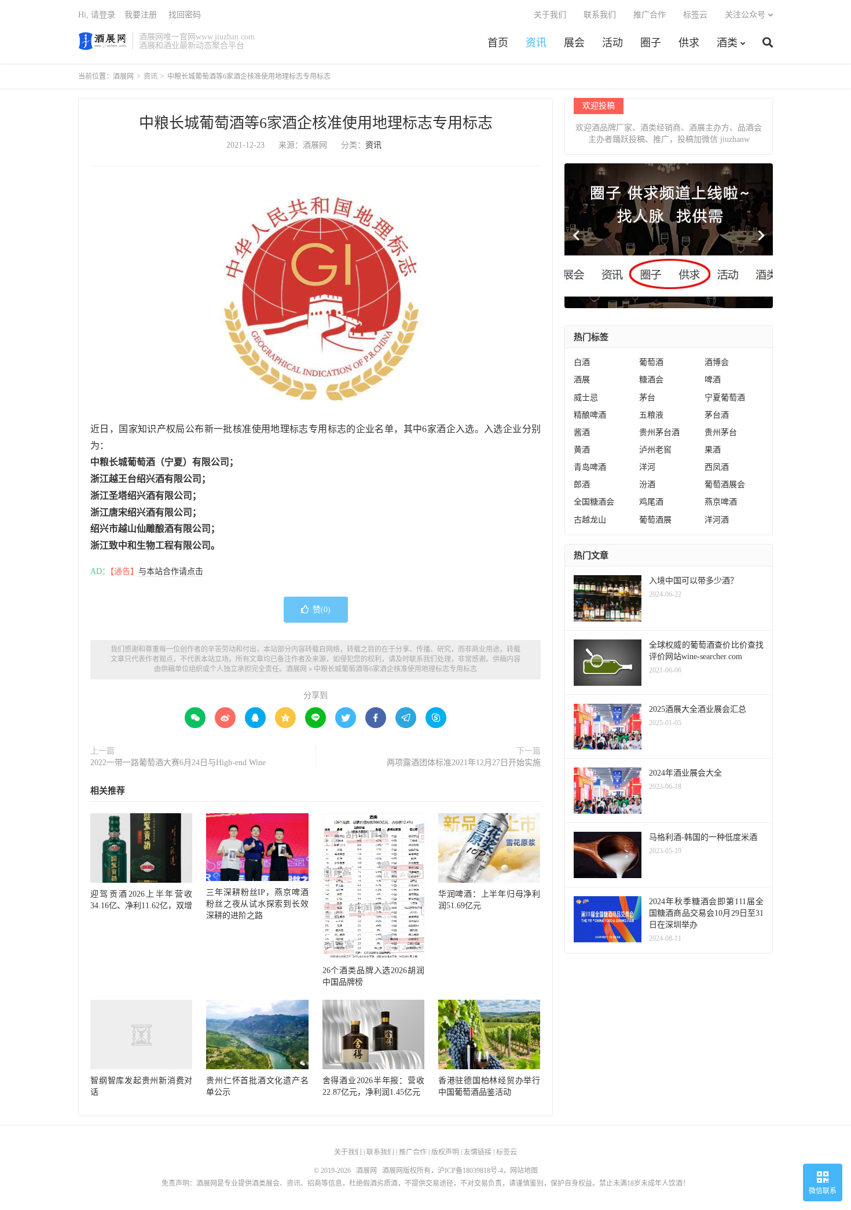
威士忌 (586, 397)
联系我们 (600, 14)
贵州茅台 (721, 432)
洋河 (647, 467)
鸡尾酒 (651, 502)
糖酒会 (651, 379)
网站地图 (524, 1171)
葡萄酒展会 (725, 484)
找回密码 (184, 14)
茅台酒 (717, 415)
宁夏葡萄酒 (725, 397)
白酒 (582, 362)
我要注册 (140, 14)
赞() (322, 609)
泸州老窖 (655, 449)
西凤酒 (717, 467)
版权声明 (445, 1152)
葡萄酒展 (655, 520)
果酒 (713, 449)
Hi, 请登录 (96, 14)
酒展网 (102, 41)
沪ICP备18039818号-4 (470, 1171)
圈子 (650, 43)
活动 (612, 43)
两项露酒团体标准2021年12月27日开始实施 (464, 762)
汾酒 (647, 484)
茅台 (647, 397)
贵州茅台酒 (659, 432)
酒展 (582, 379)
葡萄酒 (651, 362)
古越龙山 (590, 520)
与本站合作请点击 (170, 571)
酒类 (727, 43)
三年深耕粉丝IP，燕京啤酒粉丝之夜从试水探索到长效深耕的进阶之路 (257, 904)
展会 (574, 43)
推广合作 (649, 14)
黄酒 (582, 449)
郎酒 (582, 484)
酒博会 (717, 362)
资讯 (536, 43)
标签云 (695, 14)
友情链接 (477, 1152)
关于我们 (550, 14)
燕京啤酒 (721, 502)
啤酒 (713, 379)
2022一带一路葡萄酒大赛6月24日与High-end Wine (178, 762)
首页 (497, 43)
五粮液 (651, 415)
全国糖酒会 (594, 502)
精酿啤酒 (590, 415)
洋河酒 (717, 520)
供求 (688, 43)
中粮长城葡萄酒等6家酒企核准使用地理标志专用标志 (316, 123)
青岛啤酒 (590, 467)
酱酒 (582, 432)
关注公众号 (745, 14)
